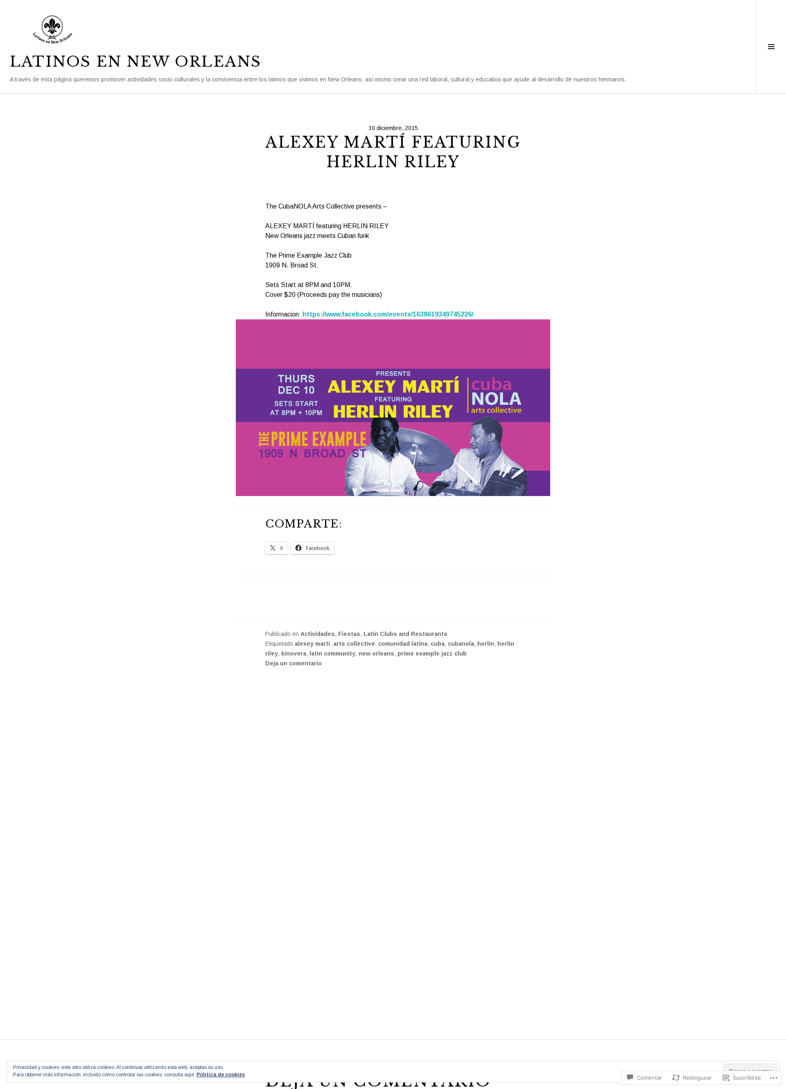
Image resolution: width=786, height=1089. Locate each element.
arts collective (354, 643)
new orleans (376, 653)
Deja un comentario (293, 663)
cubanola (461, 643)
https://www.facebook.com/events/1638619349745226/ (388, 314)
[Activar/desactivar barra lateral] (771, 46)
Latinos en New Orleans (135, 62)
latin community (332, 653)
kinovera (293, 653)
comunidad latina (402, 643)
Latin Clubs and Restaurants (405, 634)
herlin (485, 643)
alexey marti (312, 643)
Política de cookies (220, 1075)
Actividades (317, 634)
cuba (438, 643)
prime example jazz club (432, 653)
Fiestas (349, 634)
